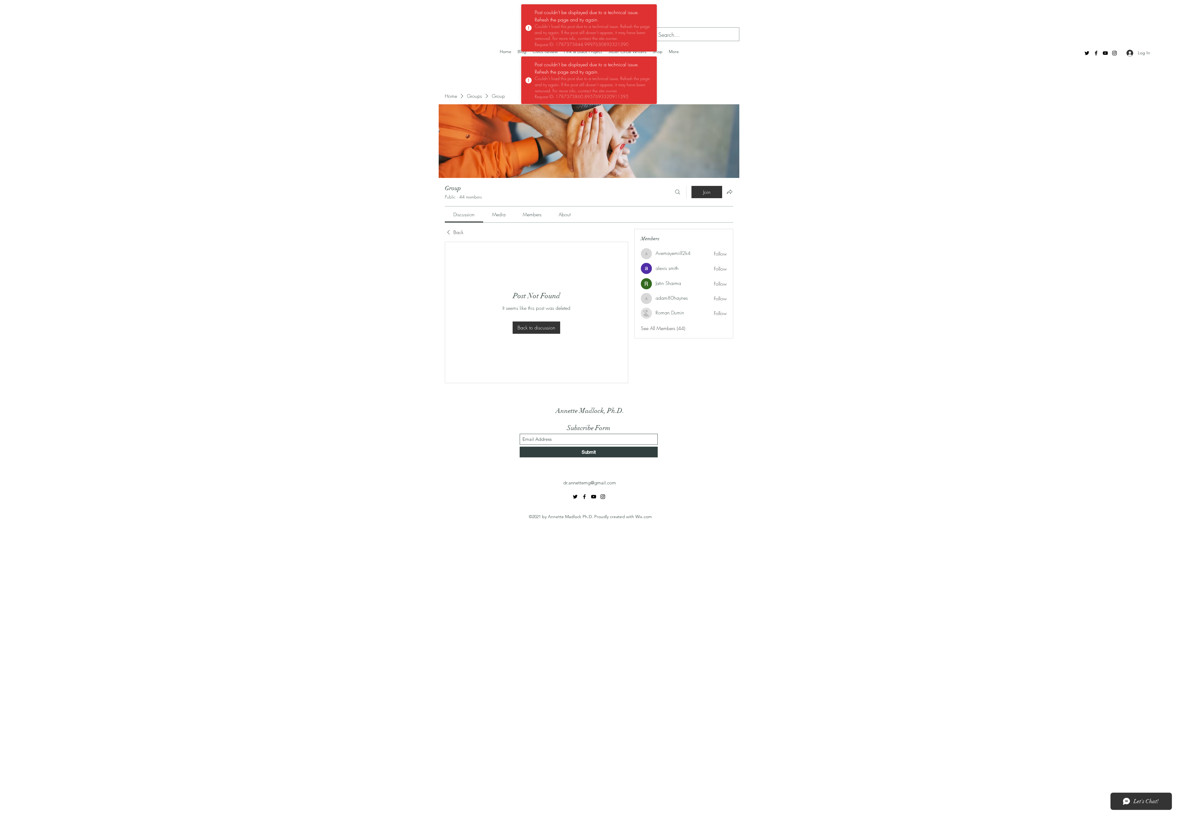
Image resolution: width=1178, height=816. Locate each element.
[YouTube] (1105, 53)
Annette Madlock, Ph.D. (590, 410)
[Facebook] (1096, 53)
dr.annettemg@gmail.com (589, 483)
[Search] (677, 192)
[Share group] (729, 191)
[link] (464, 214)
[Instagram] (1114, 53)
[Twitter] (1087, 53)
